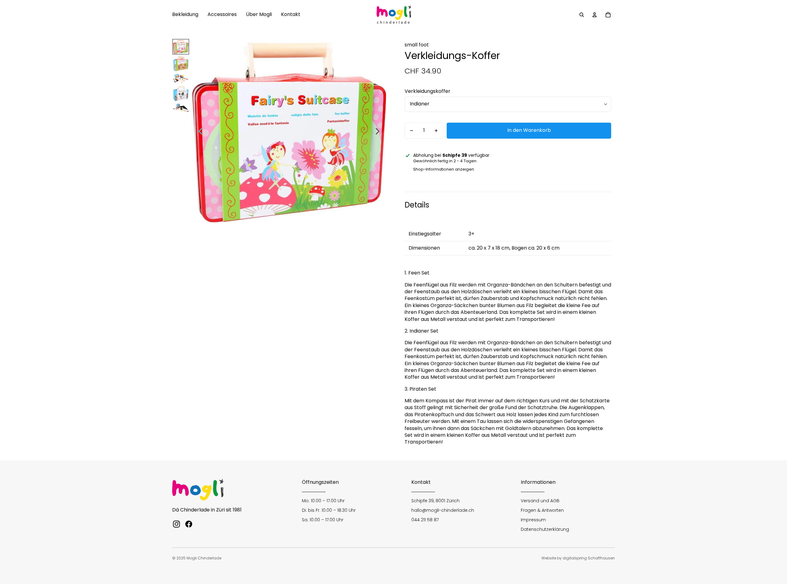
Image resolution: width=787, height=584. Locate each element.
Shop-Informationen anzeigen (443, 169)
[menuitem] (185, 15)
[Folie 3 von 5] (180, 78)
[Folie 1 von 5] (180, 47)
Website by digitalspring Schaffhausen (578, 558)
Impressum (533, 520)
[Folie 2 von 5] (180, 63)
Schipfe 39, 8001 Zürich (435, 501)
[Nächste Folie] (379, 132)
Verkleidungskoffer (427, 91)
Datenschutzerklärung (545, 529)
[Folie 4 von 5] (180, 93)
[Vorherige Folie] (199, 132)
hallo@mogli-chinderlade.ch (442, 510)
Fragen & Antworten (542, 510)
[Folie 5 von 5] (180, 107)
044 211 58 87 (425, 520)
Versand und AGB (540, 501)
